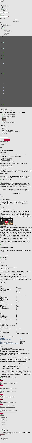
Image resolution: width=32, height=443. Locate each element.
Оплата (4, 8)
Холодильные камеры (7, 61)
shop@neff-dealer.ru (16, 21)
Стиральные (5, 70)
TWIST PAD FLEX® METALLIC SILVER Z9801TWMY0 (8, 378)
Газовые (5, 45)
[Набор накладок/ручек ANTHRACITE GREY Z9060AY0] (16, 410)
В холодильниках (6, 29)
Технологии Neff (5, 9)
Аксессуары (5, 47)
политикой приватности (10, 433)
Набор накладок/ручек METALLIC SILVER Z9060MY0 (8, 402)
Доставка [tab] (4, 144)
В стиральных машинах (7, 30)
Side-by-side (5, 98)
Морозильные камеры (7, 97)
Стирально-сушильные (7, 71)
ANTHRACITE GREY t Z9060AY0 (7, 158)
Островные (5, 66)
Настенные (5, 101)
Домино (5, 46)
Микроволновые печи (7, 85)
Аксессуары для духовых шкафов (8, 41)
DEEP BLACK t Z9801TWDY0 (6, 167)
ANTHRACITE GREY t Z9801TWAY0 (7, 166)
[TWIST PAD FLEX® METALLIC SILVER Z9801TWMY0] (16, 377)
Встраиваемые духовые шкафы (8, 39)
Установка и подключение (6, 6)
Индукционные (6, 44)
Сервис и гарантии (5, 5)
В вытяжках (5, 34)
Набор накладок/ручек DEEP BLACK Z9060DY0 (7, 397)
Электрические (6, 79)
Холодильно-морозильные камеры (8, 60)
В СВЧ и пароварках (7, 33)
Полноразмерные (6, 53)
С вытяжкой (5, 82)
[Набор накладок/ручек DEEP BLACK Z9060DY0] (16, 396)
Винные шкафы (6, 95)
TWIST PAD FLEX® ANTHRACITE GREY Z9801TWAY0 (8, 383)
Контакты (4, 10)
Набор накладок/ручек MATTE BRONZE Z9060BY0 (7, 407)
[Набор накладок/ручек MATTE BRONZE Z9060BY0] (16, 405)
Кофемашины (6, 92)
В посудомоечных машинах (8, 31)
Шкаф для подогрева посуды (8, 76)
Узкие (4, 54)
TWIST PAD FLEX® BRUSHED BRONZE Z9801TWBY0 (8, 388)
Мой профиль (4, 424)
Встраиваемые (6, 65)
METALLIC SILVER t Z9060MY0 (7, 159)
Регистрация (4, 3)
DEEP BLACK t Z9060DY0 (6, 160)
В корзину (2, 380)
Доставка (4, 7)
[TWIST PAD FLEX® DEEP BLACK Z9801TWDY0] (16, 391)
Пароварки (5, 50)
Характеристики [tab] (5, 143)
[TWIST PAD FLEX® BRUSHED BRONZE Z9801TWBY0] (16, 386)
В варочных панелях (7, 32)
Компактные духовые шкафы (8, 40)
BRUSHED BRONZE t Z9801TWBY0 (7, 165)
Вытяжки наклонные (7, 103)
